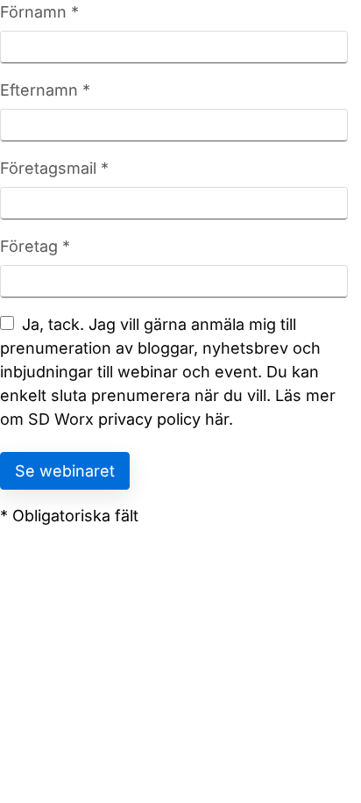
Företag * (35, 246)
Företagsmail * (54, 168)
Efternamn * (45, 90)
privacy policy (149, 419)
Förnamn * (39, 12)
